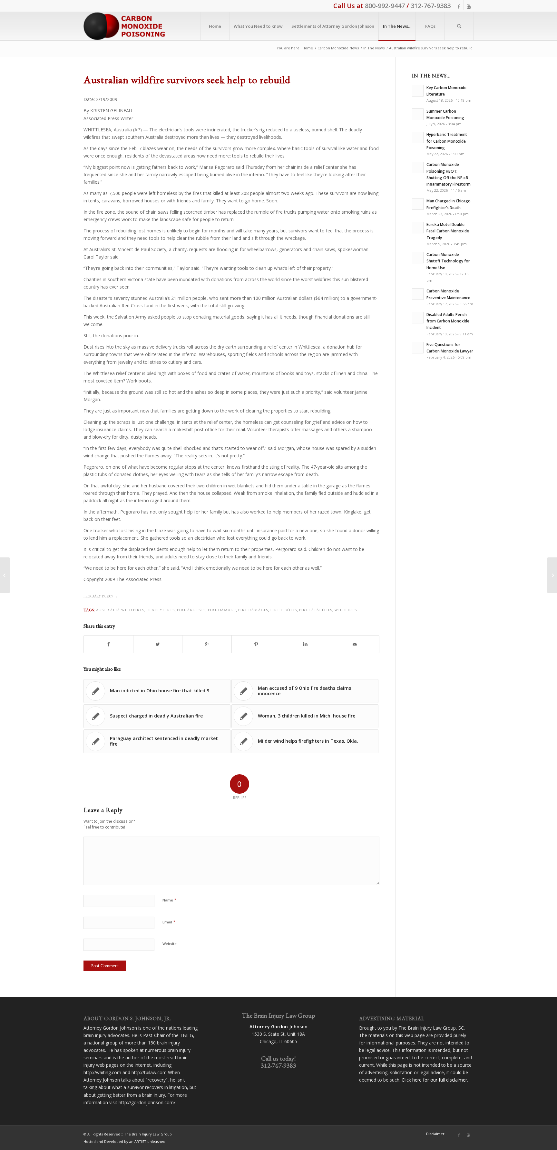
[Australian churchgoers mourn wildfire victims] (5, 575)
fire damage (222, 610)
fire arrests (191, 610)
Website (169, 943)
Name (169, 900)
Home (307, 48)
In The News (374, 48)
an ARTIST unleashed (147, 1141)
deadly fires (160, 610)
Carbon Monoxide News (338, 48)
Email (168, 922)
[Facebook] (459, 6)
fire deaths (283, 610)
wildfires (345, 610)
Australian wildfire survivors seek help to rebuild (186, 80)
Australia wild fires (120, 610)
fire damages (253, 610)
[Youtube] (469, 6)
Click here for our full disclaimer (434, 1080)
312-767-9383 (431, 5)
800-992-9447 (385, 5)
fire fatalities (315, 610)
